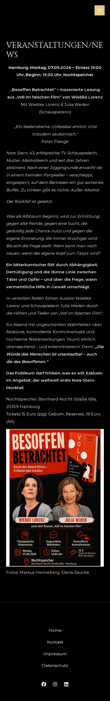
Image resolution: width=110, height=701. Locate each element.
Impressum (55, 653)
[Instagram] (55, 684)
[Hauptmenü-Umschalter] (100, 10)
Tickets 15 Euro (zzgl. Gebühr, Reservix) (45, 414)
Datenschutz (55, 665)
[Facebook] (43, 684)
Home (55, 630)
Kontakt (55, 642)
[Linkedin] (66, 684)
